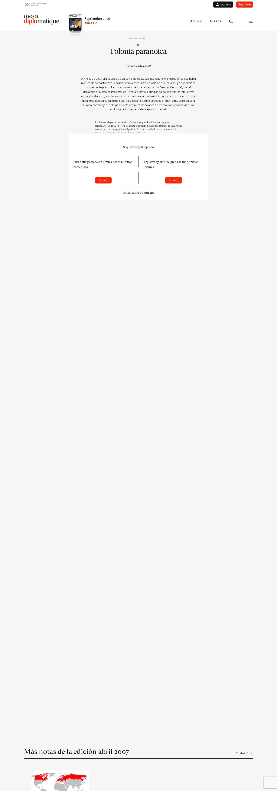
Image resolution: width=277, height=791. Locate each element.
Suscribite (103, 180)
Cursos (215, 21)
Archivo (196, 21)
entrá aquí (149, 193)
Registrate (173, 180)
